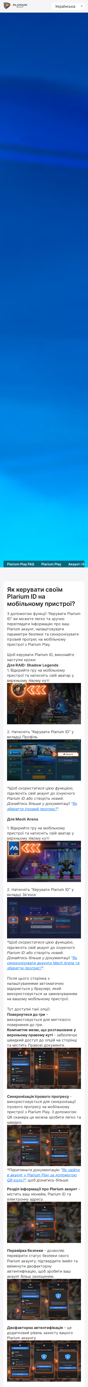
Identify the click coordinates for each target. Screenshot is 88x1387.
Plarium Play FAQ (20, 564)
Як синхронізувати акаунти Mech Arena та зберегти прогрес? (43, 962)
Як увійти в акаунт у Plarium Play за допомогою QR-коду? (43, 1174)
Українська (65, 6)
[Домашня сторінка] (15, 6)
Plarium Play (51, 564)
